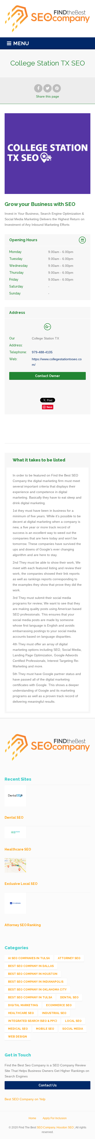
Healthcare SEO (21, 1013)
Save (49, 407)
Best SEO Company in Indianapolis (35, 981)
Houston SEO (65, 1127)
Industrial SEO (54, 1013)
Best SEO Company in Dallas (31, 966)
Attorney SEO (69, 958)
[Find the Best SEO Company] (47, 19)
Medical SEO (18, 1028)
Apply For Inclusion (55, 1118)
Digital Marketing (23, 1005)
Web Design (17, 1036)
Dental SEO (69, 997)
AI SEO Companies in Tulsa (29, 958)
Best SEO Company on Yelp (25, 1099)
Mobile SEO (45, 1028)
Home (32, 1118)
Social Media (72, 1028)
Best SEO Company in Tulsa (30, 997)
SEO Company (46, 1127)
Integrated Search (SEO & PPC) (32, 1021)
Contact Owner (47, 376)
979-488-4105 (42, 352)
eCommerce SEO (59, 1005)
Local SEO (73, 1021)
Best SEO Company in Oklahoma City (37, 989)
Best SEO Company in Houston (32, 973)
